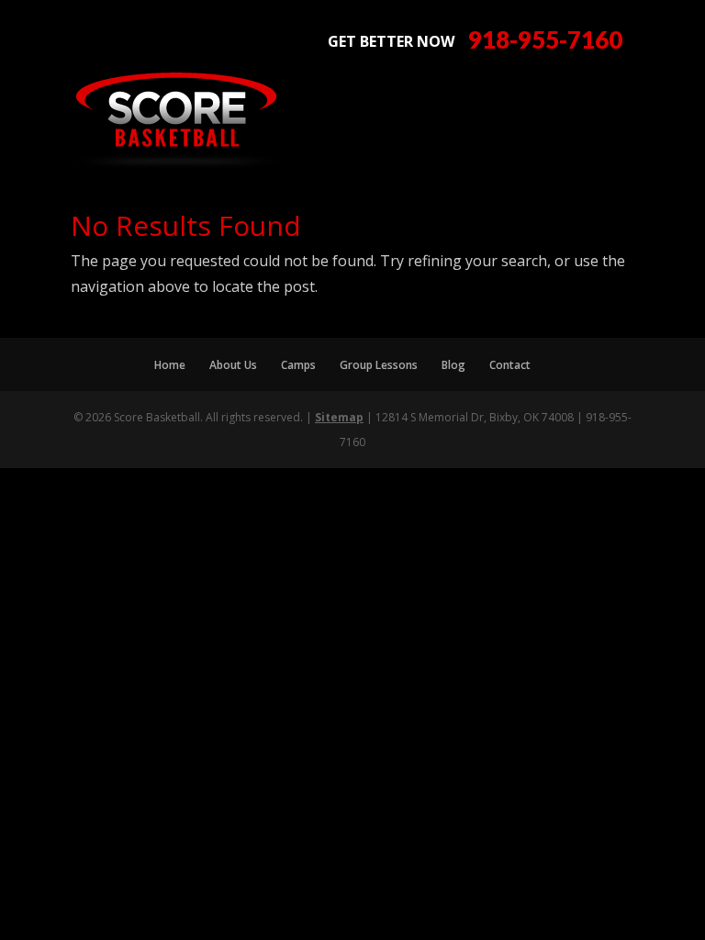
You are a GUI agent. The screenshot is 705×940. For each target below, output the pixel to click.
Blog (453, 365)
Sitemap (339, 417)
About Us (233, 365)
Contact (510, 365)
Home (169, 365)
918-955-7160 (545, 39)
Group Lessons (379, 365)
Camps (298, 365)
